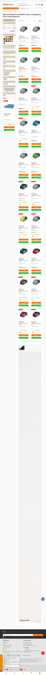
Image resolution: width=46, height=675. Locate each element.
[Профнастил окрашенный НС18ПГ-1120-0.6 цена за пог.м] (36, 314)
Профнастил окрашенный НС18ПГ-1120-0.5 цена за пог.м (23, 290)
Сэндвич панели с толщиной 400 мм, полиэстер (7, 114)
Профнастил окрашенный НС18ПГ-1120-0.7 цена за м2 (36, 290)
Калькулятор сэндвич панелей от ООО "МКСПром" (12, 651)
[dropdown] (3, 1)
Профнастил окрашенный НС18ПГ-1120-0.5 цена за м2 (23, 195)
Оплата (4, 649)
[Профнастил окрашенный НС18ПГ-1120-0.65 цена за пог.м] (23, 251)
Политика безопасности (7, 645)
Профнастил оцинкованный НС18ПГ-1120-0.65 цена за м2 (23, 68)
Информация (6, 640)
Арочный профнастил (9, 11)
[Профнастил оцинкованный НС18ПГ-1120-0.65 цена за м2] (23, 60)
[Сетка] (39, 21)
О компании (5, 642)
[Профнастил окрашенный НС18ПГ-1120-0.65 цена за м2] (36, 155)
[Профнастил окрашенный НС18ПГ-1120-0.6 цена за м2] (36, 123)
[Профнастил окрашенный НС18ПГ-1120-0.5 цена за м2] (23, 186)
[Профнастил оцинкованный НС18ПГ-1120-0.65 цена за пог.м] (36, 219)
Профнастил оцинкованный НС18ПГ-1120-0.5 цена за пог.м (23, 132)
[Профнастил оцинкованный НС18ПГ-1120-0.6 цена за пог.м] (36, 186)
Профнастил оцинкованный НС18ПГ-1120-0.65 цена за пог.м (35, 227)
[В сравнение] (14, 103)
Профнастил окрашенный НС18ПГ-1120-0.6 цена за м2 (36, 132)
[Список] (41, 21)
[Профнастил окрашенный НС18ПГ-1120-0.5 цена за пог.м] (23, 282)
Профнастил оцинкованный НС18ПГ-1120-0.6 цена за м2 (36, 99)
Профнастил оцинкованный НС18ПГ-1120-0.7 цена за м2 (23, 99)
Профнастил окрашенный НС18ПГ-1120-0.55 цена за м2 (23, 227)
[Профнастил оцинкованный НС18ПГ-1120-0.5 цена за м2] (23, 29)
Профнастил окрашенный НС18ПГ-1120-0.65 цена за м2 (35, 164)
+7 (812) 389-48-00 (23, 4)
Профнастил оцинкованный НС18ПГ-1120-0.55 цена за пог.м (35, 68)
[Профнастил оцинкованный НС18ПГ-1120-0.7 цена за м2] (23, 91)
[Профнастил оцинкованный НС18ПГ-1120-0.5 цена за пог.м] (23, 123)
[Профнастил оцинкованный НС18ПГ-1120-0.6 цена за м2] (36, 91)
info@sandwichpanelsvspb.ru (25, 5)
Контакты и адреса (6, 652)
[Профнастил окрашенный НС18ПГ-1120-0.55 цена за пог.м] (23, 314)
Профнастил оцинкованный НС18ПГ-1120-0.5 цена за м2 (23, 37)
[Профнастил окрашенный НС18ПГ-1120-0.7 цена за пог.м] (36, 251)
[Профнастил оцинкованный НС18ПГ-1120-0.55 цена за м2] (36, 29)
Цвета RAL (5, 648)
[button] (3, 115)
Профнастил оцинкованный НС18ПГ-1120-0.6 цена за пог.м (36, 195)
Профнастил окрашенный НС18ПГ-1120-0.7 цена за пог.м (36, 260)
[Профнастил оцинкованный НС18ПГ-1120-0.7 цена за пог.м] (23, 155)
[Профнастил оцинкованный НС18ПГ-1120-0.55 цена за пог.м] (36, 60)
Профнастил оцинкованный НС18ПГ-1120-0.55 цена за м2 (35, 37)
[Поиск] (42, 8)
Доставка (4, 643)
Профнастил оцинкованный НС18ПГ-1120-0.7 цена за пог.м (23, 164)
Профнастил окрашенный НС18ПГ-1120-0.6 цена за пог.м (36, 323)
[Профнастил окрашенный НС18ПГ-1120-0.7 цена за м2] (36, 282)
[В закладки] (14, 101)
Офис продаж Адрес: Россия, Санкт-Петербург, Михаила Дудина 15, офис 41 (33, 650)
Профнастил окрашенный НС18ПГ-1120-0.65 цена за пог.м (23, 260)
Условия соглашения (7, 646)
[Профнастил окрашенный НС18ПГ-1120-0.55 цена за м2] (23, 219)
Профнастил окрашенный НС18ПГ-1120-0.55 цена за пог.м (23, 323)
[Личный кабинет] (42, 1)
